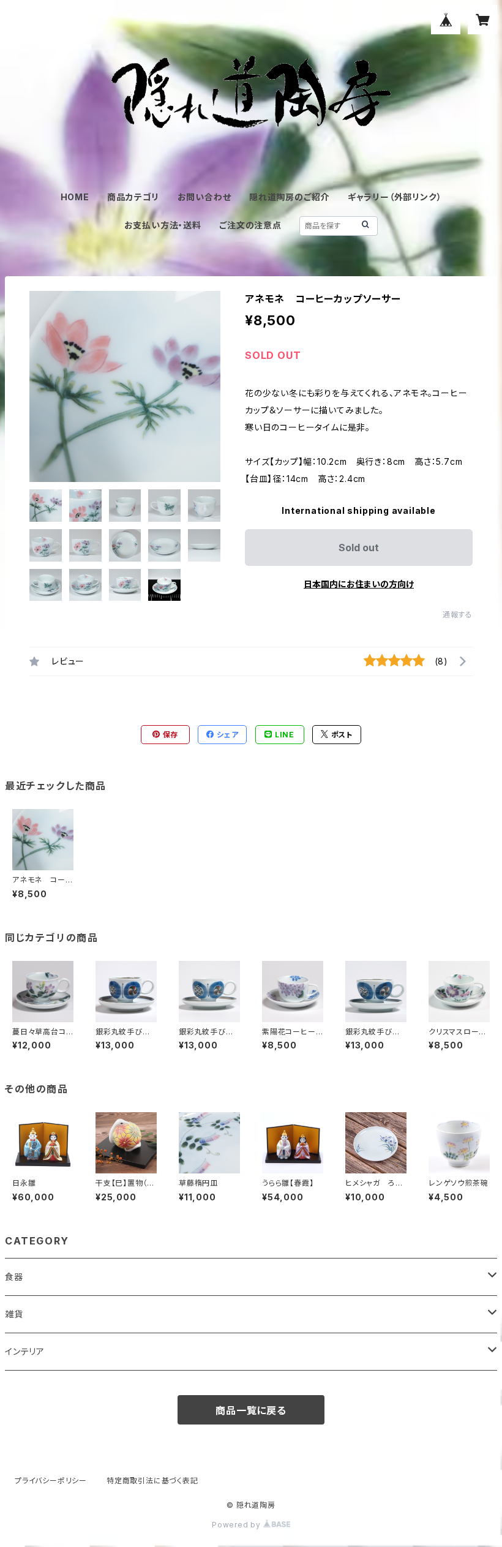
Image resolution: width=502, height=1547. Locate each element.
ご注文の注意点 (250, 225)
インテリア (25, 1351)
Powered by (237, 1524)
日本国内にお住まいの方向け (359, 584)
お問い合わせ (204, 197)
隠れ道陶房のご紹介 (289, 197)
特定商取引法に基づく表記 (152, 1480)
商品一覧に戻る (251, 1410)
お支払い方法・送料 (162, 225)
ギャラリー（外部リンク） (395, 197)
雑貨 (14, 1314)
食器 (14, 1276)
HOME (75, 197)
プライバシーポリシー (51, 1480)
